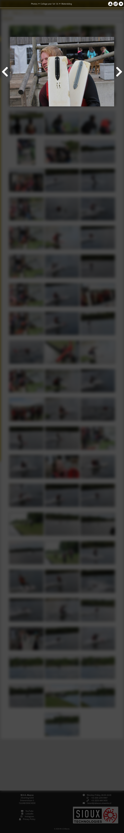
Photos (34, 3)
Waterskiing (66, 3)
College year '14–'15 (49, 3)
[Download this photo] (110, 4)
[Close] (121, 4)
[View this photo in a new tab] (115, 4)
